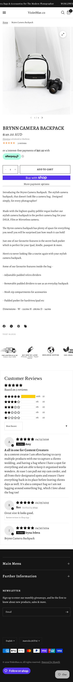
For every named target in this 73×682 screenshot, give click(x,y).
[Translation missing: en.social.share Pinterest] (19, 326)
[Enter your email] (66, 612)
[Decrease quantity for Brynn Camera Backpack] (5, 169)
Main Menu (12, 563)
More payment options (36, 184)
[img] (25, 439)
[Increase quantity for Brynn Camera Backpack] (15, 169)
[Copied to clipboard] (26, 326)
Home (5, 22)
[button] (12, 396)
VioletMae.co (36, 12)
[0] (68, 12)
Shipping (6, 139)
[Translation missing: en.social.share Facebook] (5, 326)
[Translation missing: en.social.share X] (12, 326)
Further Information (20, 576)
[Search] (63, 12)
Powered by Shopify (50, 662)
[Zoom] (63, 34)
